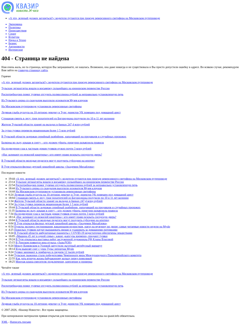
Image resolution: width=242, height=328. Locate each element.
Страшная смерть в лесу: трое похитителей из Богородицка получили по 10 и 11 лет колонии (57, 118)
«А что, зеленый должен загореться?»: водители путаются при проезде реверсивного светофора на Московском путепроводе (84, 18)
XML (4, 321)
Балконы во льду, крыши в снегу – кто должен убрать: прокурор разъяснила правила (52, 142)
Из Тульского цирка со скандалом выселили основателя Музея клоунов (44, 100)
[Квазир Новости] (20, 12)
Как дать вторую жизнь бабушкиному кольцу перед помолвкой (54, 258)
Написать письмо (20, 321)
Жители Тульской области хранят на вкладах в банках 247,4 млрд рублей (45, 124)
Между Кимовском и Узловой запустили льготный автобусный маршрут (58, 245)
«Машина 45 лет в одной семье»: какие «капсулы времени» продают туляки (62, 236)
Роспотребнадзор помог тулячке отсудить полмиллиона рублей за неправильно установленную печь (62, 94)
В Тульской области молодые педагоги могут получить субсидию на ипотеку (48, 160)
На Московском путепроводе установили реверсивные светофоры (41, 106)
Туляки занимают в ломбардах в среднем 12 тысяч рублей (49, 252)
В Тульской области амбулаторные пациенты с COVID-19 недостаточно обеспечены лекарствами (73, 232)
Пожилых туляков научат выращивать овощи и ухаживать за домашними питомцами (65, 229)
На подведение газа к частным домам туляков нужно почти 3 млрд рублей (46, 148)
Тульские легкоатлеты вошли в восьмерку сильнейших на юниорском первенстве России (55, 88)
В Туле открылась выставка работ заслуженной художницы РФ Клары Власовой (64, 239)
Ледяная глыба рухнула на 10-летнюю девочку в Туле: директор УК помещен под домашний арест (61, 112)
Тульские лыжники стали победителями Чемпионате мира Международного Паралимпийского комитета (77, 255)
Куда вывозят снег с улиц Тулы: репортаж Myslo (45, 248)
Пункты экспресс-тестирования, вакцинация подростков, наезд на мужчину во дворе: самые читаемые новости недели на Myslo (92, 226)
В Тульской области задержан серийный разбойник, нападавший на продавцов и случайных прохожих (63, 136)
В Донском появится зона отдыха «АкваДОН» (44, 242)
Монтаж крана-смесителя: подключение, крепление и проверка (54, 261)
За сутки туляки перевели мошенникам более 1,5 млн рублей (38, 130)
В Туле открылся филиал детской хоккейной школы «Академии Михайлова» (47, 166)
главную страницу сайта (33, 70)
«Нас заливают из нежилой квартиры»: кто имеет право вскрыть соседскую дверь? (51, 154)
